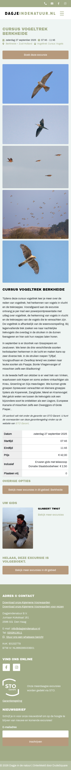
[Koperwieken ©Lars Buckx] (35, 167)
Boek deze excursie (35, 54)
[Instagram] (65, 3)
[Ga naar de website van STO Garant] (12, 687)
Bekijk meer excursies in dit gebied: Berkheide (35, 489)
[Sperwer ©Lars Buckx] (35, 262)
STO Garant (22, 423)
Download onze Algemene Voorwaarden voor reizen (33, 606)
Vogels (59, 43)
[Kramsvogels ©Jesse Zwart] (35, 214)
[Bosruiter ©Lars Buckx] (35, 124)
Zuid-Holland (25, 43)
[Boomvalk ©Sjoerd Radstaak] (35, 84)
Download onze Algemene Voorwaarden (26, 602)
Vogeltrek (42, 43)
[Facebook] (58, 3)
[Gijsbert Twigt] (17, 528)
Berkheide (11, 43)
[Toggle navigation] (62, 13)
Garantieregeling (12, 700)
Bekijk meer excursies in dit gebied (35, 570)
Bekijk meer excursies (51, 514)
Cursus (51, 43)
